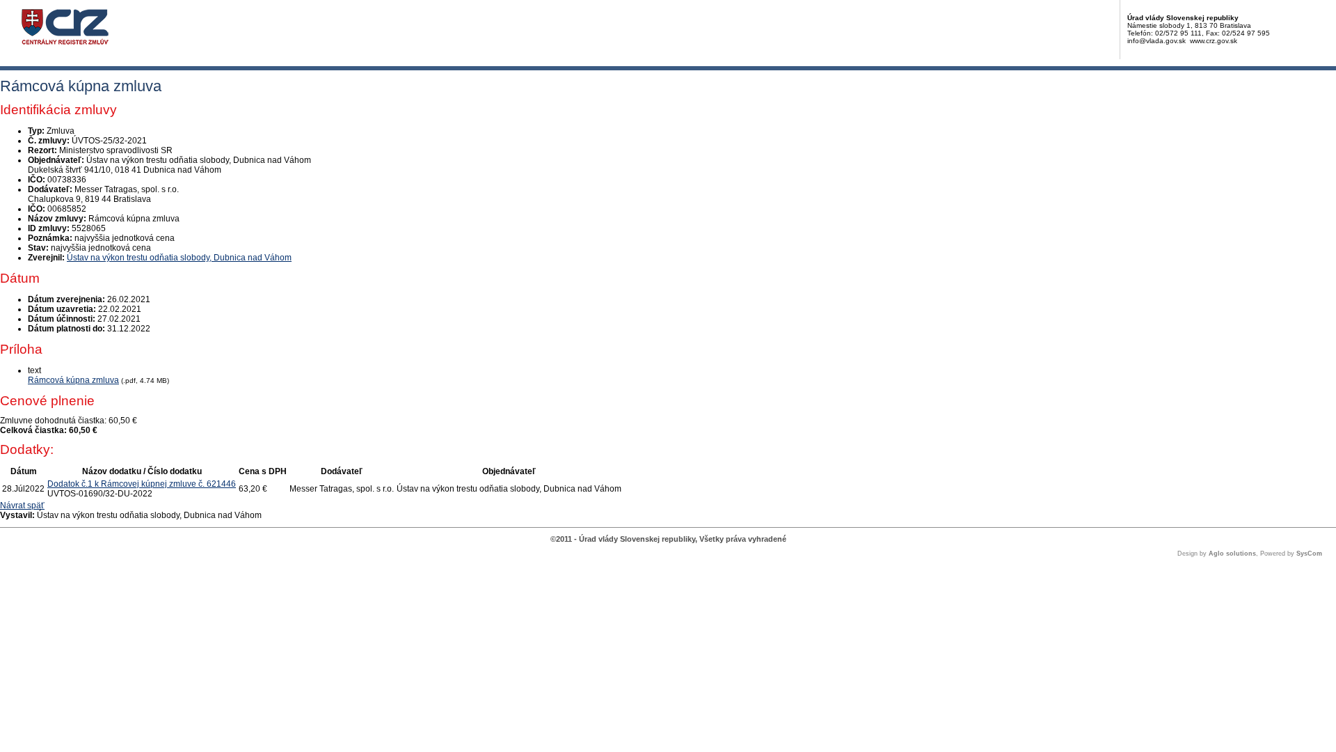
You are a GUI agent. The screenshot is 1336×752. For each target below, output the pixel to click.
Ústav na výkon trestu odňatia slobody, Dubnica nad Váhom (179, 258)
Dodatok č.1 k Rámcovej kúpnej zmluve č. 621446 (141, 484)
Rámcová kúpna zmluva (73, 380)
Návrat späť (22, 505)
